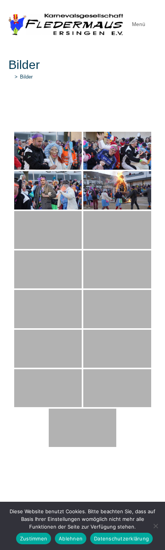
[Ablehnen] (155, 526)
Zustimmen (33, 538)
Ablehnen (70, 538)
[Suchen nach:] (152, 24)
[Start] (10, 77)
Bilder (26, 77)
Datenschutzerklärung (121, 538)
